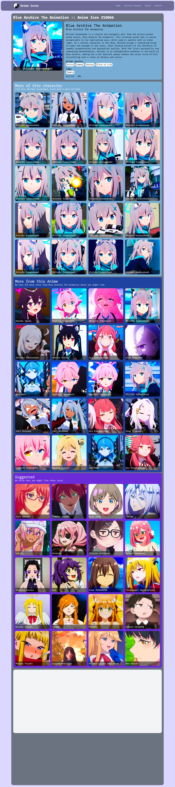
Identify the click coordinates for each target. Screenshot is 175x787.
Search (158, 6)
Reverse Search (132, 6)
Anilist (70, 76)
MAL (79, 76)
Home (118, 6)
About (148, 6)
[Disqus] (87, 701)
